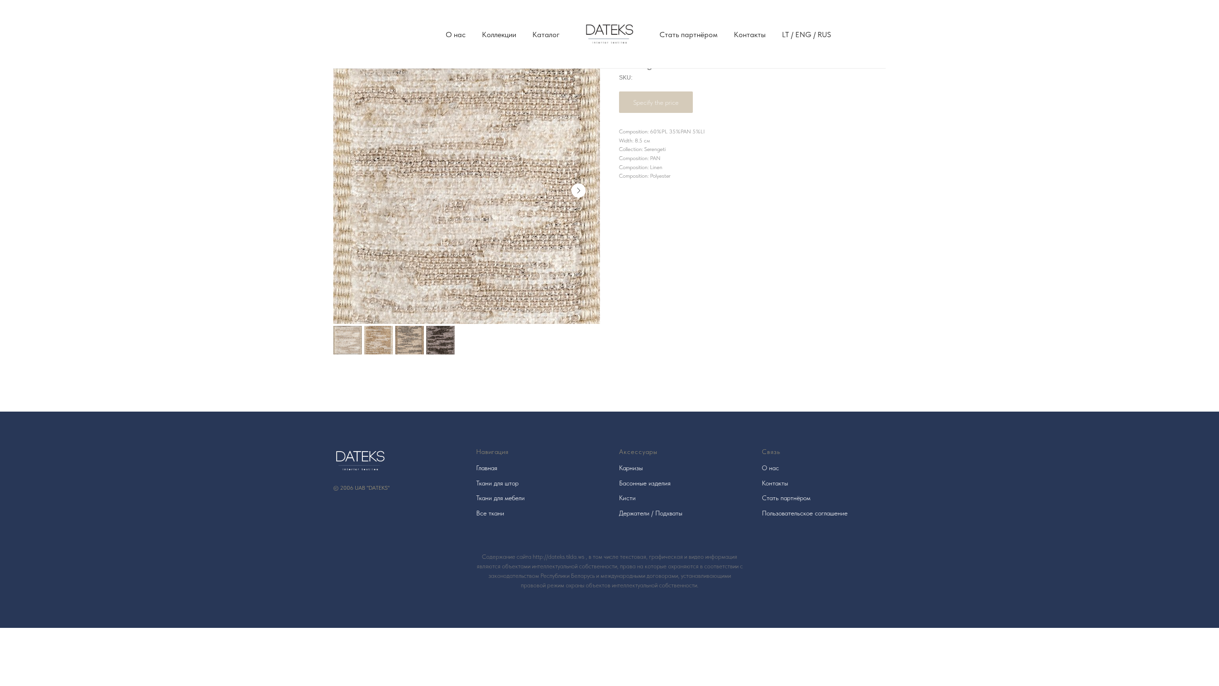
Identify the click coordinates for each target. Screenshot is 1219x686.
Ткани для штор (497, 483)
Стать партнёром (688, 34)
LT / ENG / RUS (806, 34)
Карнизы (631, 468)
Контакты (750, 34)
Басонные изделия (644, 483)
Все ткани (490, 513)
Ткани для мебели (500, 498)
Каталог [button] (546, 34)
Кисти (627, 498)
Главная (486, 468)
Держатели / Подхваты (650, 513)
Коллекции (499, 34)
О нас (456, 34)
